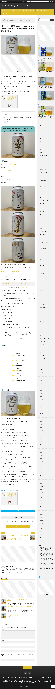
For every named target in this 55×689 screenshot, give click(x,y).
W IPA (41, 228)
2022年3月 (41, 540)
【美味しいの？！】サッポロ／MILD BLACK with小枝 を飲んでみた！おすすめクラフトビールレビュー (47, 559)
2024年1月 (41, 478)
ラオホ (41, 366)
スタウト (41, 293)
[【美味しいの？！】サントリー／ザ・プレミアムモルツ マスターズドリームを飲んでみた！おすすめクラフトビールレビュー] (3, 608)
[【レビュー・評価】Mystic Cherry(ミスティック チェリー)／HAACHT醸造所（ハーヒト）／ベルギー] (3, 537)
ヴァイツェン (42, 273)
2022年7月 (41, 528)
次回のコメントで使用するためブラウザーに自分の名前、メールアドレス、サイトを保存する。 (17, 654)
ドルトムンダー (42, 307)
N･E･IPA (41, 197)
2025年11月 (42, 416)
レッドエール (42, 375)
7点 (30, 10)
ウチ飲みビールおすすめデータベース (14, 5)
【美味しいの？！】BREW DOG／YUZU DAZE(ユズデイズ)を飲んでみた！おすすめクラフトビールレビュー (46, 564)
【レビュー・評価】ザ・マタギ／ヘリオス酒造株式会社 (24, 537)
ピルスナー (9, 33)
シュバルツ (41, 290)
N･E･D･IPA (41, 194)
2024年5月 (41, 466)
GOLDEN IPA (42, 177)
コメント (2, 629)
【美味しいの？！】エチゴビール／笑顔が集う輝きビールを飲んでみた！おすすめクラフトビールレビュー (46, 554)
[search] (48, 1)
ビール (16, 33)
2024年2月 (41, 475)
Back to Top (27, 667)
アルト (41, 259)
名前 (2, 640)
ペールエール (43, 680)
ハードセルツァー (43, 310)
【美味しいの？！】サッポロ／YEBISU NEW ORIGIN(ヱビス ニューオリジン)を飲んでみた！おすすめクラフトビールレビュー (45, 102)
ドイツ (14, 33)
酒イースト (41, 383)
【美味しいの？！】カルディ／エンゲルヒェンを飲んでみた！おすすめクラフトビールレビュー (45, 87)
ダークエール (42, 301)
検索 (39, 18)
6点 (27, 10)
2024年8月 (41, 458)
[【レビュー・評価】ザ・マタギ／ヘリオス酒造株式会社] (32, 537)
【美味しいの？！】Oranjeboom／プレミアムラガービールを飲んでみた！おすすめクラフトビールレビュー (45, 58)
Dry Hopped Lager (43, 163)
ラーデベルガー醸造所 (11, 164)
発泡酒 (42, 89)
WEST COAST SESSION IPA (44, 242)
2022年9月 (41, 523)
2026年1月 (41, 410)
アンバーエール (42, 262)
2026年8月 (41, 390)
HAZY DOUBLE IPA (43, 180)
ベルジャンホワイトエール (44, 346)
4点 (20, 10)
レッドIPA (41, 372)
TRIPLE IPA (42, 225)
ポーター (41, 352)
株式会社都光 (9, 170)
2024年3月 (41, 472)
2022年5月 (41, 534)
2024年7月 (41, 461)
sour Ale (41, 217)
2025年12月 (42, 413)
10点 (41, 10)
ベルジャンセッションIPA (44, 341)
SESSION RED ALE (43, 214)
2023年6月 (41, 497)
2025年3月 (41, 438)
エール (41, 279)
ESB (40, 175)
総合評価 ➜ (4, 10)
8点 (33, 10)
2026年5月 (41, 399)
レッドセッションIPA (43, 377)
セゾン (41, 296)
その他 (27, 680)
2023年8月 (41, 492)
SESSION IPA (42, 208)
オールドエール (42, 282)
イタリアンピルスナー (43, 268)
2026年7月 (41, 393)
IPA (40, 189)
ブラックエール (42, 321)
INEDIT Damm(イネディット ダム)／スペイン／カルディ (16, 283)
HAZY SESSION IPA (43, 186)
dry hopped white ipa (43, 172)
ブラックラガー (42, 324)
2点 (13, 10)
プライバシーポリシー (47, 10)
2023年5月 (41, 500)
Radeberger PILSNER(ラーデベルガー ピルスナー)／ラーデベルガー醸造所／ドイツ (17, 117)
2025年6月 (41, 430)
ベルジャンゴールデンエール (44, 338)
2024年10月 (42, 452)
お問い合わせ (5, 13)
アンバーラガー (42, 265)
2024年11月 (42, 449)
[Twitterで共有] (18, 511)
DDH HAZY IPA (42, 158)
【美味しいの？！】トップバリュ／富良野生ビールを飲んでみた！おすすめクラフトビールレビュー (45, 72)
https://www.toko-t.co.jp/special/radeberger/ (12, 271)
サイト (2, 649)
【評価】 (6, 121)
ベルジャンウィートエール (44, 335)
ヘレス (41, 349)
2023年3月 (41, 506)
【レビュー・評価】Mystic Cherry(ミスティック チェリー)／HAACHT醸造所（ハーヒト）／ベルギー (12, 538)
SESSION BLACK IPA (43, 206)
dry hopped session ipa (43, 166)
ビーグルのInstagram (18, 526)
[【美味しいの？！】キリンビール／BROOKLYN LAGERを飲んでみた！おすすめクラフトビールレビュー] (3, 601)
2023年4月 (41, 503)
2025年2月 (41, 441)
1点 (9, 10)
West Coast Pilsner (43, 239)
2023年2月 (41, 509)
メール (3, 644)
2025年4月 (41, 435)
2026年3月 (41, 404)
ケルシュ (41, 284)
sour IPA (41, 220)
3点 (16, 10)
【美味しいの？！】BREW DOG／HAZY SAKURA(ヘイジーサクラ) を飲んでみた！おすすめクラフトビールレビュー (46, 569)
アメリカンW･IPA (43, 248)
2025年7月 (41, 427)
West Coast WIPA (43, 245)
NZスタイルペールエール (44, 200)
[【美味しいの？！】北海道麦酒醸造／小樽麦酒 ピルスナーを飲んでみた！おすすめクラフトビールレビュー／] (3, 615)
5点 (23, 10)
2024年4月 (41, 469)
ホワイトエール (42, 358)
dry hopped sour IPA (43, 169)
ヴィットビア (42, 276)
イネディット (25, 287)
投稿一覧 (15, 566)
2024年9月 (41, 455)
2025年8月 (41, 424)
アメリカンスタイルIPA (44, 253)
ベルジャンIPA (42, 332)
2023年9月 (41, 489)
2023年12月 (42, 480)
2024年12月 (42, 447)
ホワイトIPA (42, 355)
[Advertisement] (18, 63)
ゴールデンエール (43, 287)
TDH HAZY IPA (42, 222)
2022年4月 (41, 537)
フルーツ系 (41, 327)
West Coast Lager (43, 234)
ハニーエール (42, 313)
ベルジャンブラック (43, 344)
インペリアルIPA (42, 270)
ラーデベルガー (23, 33)
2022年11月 (42, 517)
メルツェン (41, 363)
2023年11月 (42, 483)
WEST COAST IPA (43, 231)
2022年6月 (41, 531)
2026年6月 (41, 396)
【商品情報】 (7, 119)
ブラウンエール (42, 318)
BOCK (41, 152)
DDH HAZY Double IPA (43, 155)
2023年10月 (42, 486)
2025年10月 (42, 418)
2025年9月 (41, 421)
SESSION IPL (42, 211)
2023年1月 (41, 511)
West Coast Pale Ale (43, 237)
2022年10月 (42, 520)
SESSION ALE (42, 203)
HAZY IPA (41, 183)
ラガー (45, 60)
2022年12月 (42, 514)
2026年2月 (41, 407)
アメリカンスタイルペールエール (45, 256)
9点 (37, 10)
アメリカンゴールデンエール (44, 251)
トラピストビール (43, 304)
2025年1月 (41, 444)
